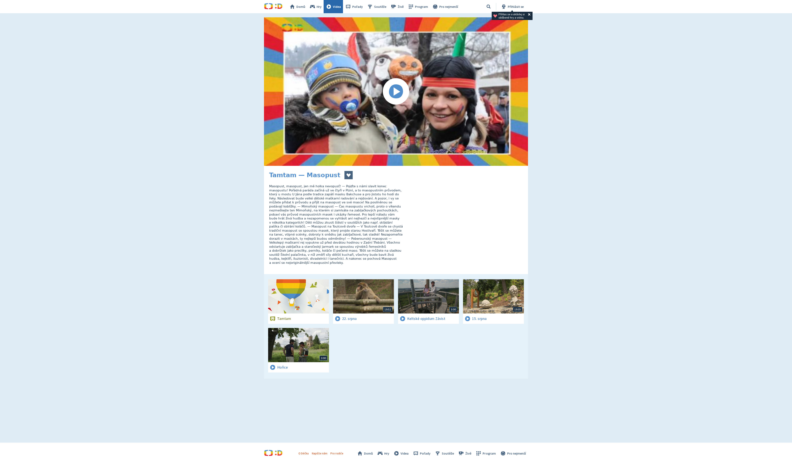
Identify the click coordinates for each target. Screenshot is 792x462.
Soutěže (380, 7)
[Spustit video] (396, 91)
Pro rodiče (336, 453)
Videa (337, 7)
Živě (401, 7)
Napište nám (319, 453)
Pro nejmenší (448, 7)
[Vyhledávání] (488, 6)
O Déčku (303, 453)
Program (421, 7)
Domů (300, 7)
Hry (319, 7)
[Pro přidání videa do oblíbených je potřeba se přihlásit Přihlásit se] (348, 175)
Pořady (357, 7)
